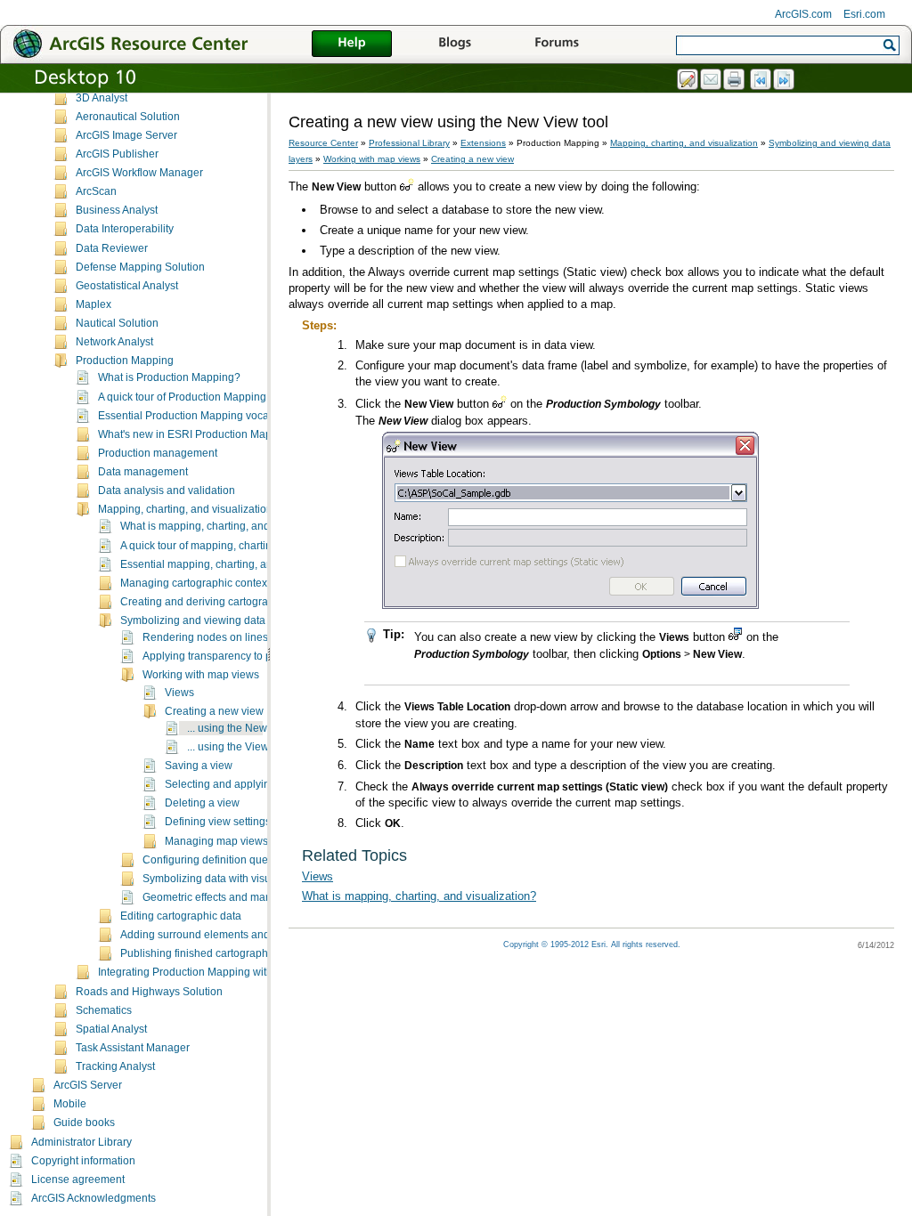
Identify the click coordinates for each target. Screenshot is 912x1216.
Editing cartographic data (180, 916)
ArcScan (96, 191)
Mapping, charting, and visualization (185, 509)
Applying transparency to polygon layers (239, 656)
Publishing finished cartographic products (220, 953)
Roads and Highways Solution (149, 991)
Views (179, 692)
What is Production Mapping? (169, 377)
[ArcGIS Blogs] (454, 44)
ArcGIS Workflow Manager (139, 172)
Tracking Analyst (115, 1066)
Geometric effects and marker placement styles (255, 897)
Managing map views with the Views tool (263, 841)
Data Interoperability (125, 228)
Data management (143, 471)
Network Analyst (114, 341)
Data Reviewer (112, 248)
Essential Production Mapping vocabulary (198, 415)
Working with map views (200, 674)
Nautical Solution (117, 323)
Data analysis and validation (166, 490)
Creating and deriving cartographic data (216, 601)
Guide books (84, 1122)
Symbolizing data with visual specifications (245, 878)
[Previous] (761, 80)
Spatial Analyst (111, 1029)
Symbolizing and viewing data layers (208, 620)
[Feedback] (688, 80)
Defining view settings (218, 821)
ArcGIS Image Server (126, 135)
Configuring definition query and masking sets (253, 860)
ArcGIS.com (803, 14)
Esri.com (864, 14)
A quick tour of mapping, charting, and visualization (242, 545)
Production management (157, 453)
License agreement (78, 1179)
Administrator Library (81, 1142)
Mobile (69, 1103)
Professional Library (409, 143)
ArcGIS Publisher (117, 154)
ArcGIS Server (87, 1085)
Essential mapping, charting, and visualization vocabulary (259, 564)
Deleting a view (202, 803)
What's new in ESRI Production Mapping (195, 434)
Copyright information (83, 1160)
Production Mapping (125, 360)
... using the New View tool (250, 728)
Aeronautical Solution (128, 116)
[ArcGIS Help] (352, 44)
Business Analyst (117, 210)
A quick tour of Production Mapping (182, 397)
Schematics (104, 1010)
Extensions (483, 143)
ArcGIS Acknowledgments (93, 1198)
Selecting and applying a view (237, 784)
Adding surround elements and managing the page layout (259, 934)
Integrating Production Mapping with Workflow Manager (232, 972)
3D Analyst (101, 98)
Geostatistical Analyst (127, 285)
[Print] (734, 80)
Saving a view (198, 765)
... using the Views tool (241, 747)
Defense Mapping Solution (140, 267)
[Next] (784, 80)
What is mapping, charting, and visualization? (229, 526)
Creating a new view (214, 711)
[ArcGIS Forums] (557, 44)
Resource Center (323, 143)
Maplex (93, 304)
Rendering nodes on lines (205, 637)
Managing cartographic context (195, 583)
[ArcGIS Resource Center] (169, 43)
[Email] (711, 80)
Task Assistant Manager (133, 1047)
